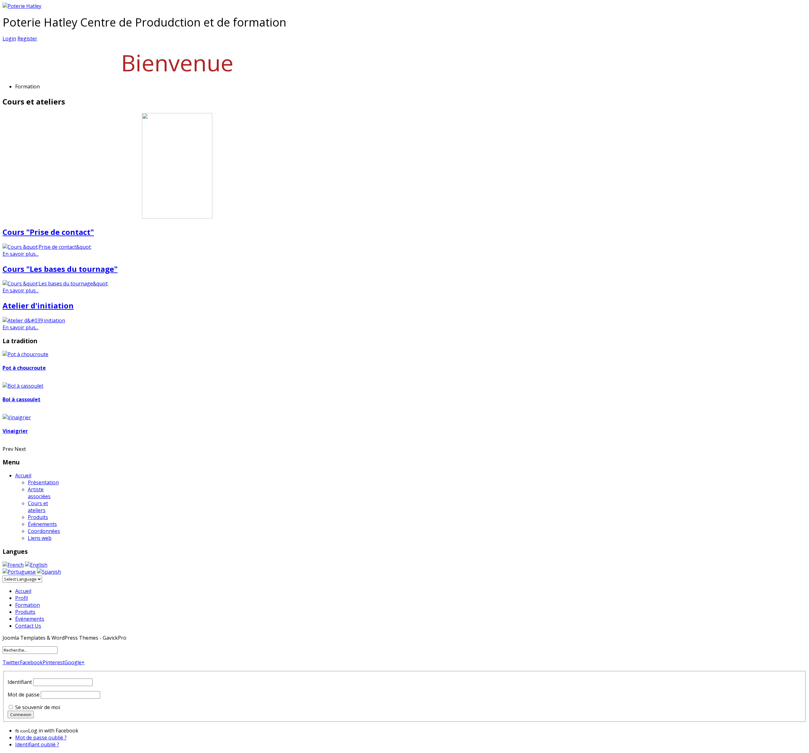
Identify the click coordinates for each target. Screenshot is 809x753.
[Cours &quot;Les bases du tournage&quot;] (55, 283)
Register (27, 38)
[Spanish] (49, 572)
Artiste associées (39, 493)
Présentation (43, 482)
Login (9, 38)
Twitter (11, 662)
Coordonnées (44, 531)
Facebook (31, 662)
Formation (27, 604)
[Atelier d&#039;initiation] (34, 320)
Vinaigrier (15, 430)
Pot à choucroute (24, 367)
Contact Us (28, 625)
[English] (36, 565)
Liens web (40, 538)
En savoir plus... (21, 253)
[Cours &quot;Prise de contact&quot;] (47, 246)
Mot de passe (24, 694)
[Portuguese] (19, 572)
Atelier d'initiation (38, 305)
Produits (38, 517)
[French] (13, 565)
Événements (42, 524)
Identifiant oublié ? (37, 744)
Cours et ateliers (38, 507)
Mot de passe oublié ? (41, 737)
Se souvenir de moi (37, 707)
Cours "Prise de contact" (48, 232)
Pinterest (53, 662)
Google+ (74, 662)
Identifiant (20, 681)
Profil (21, 598)
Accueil (23, 475)
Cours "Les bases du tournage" (60, 269)
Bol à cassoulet (21, 399)
